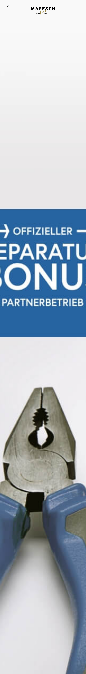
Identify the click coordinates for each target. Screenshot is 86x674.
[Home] (43, 8)
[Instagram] (7, 6)
